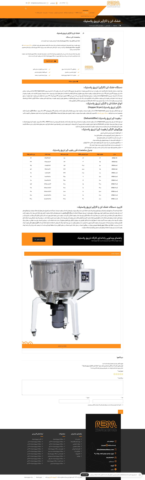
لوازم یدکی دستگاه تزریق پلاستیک (55, 449)
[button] (83, 33)
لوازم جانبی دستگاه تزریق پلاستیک (55, 454)
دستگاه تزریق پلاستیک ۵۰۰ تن (34, 454)
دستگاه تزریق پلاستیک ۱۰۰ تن (34, 442)
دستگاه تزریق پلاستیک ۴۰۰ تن (34, 451)
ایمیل (87, 397)
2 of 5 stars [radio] (120, 374)
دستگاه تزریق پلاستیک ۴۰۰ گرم (56, 442)
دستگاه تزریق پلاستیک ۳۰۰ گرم (34, 463)
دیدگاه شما (120, 378)
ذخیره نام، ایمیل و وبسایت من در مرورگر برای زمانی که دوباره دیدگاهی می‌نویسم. (104, 405)
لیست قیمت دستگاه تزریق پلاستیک (55, 461)
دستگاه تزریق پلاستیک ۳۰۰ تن (34, 449)
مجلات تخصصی (76, 444)
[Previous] (30, 254)
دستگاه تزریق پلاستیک (27, 45)
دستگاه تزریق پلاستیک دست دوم (55, 451)
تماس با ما (77, 439)
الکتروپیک (78, 454)
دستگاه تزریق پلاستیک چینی (56, 463)
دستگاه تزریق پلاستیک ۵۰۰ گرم (56, 444)
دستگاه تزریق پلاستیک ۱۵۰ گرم (34, 459)
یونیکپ (78, 456)
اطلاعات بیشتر (61, 341)
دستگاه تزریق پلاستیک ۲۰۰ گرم (34, 461)
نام (122, 397)
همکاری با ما (77, 451)
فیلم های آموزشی (76, 449)
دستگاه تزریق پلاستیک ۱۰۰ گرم (34, 456)
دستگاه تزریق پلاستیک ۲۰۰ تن (34, 446)
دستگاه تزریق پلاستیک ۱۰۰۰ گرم (56, 446)
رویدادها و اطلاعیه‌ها (75, 442)
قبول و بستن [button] (84, 475)
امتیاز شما (120, 371)
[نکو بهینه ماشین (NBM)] (120, 26)
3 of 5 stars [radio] (118, 374)
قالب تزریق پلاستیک (36, 439)
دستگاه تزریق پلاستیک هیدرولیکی (55, 456)
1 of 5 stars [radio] (122, 374)
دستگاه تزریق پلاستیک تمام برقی (55, 459)
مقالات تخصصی (76, 446)
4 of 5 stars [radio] (116, 374)
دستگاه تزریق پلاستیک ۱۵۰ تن (34, 444)
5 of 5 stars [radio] (114, 374)
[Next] (27, 254)
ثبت (121, 412)
